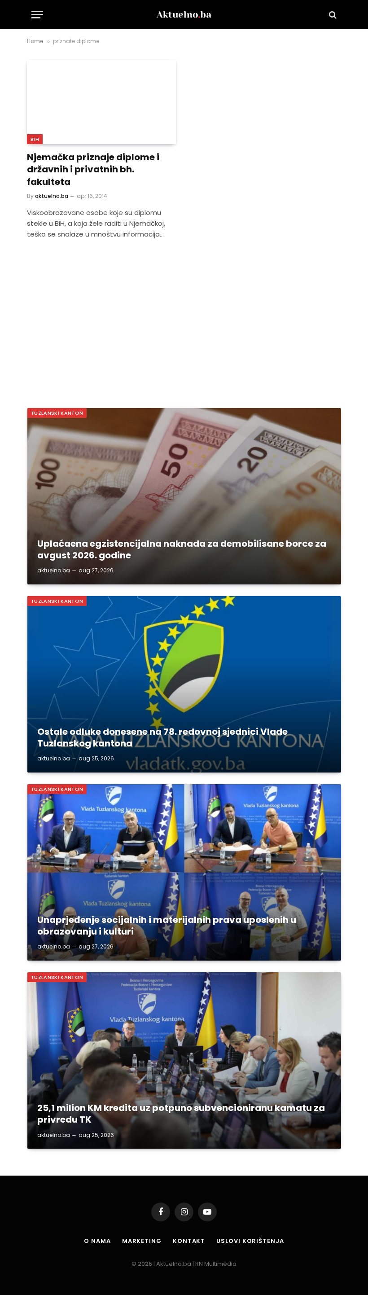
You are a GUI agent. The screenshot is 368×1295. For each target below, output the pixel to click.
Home (35, 41)
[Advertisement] (184, 325)
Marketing (142, 1241)
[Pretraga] (332, 14)
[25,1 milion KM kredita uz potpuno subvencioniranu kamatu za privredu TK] (184, 1060)
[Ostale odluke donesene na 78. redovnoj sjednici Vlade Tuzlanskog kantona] (184, 684)
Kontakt (189, 1241)
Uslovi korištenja (250, 1241)
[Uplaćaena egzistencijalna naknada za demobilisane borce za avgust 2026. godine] (184, 496)
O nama (97, 1241)
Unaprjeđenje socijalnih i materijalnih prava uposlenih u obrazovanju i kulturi (166, 925)
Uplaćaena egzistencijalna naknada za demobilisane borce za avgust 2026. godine (181, 549)
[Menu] (37, 14)
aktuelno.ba (51, 196)
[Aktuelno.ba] (184, 14)
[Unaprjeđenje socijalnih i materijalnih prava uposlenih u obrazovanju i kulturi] (184, 872)
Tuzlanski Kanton (57, 413)
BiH (35, 139)
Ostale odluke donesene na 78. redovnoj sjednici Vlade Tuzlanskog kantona (162, 737)
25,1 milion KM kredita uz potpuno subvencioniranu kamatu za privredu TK (181, 1113)
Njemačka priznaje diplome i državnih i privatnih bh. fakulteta (93, 169)
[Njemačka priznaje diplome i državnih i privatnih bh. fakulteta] (101, 102)
